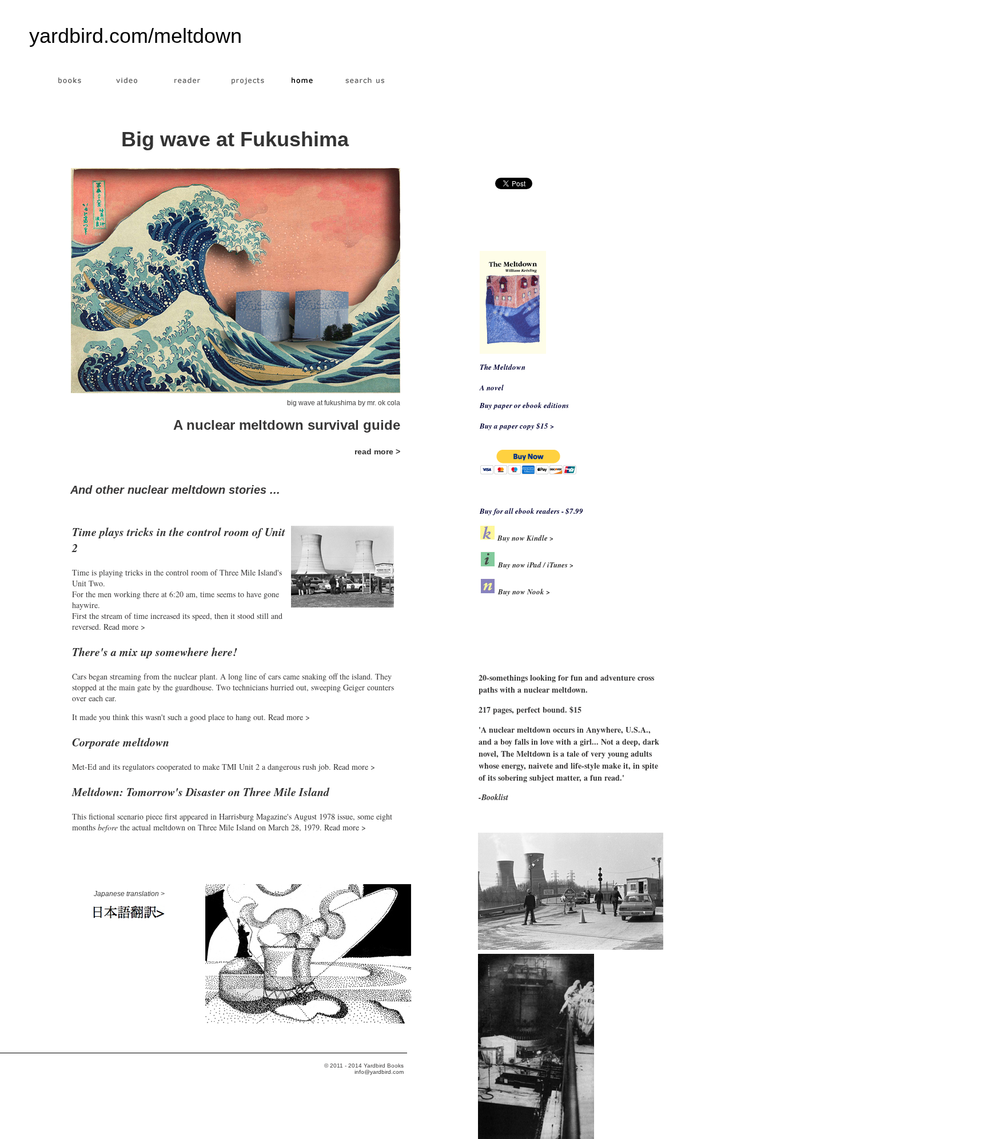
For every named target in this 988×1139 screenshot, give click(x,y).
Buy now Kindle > (524, 538)
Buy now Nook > (524, 591)
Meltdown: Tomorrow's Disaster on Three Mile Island (200, 792)
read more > (377, 451)
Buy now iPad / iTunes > (535, 564)
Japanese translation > (129, 894)
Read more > (124, 626)
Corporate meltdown (120, 742)
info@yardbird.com (379, 1072)
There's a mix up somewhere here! (154, 652)
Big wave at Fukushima (235, 139)
